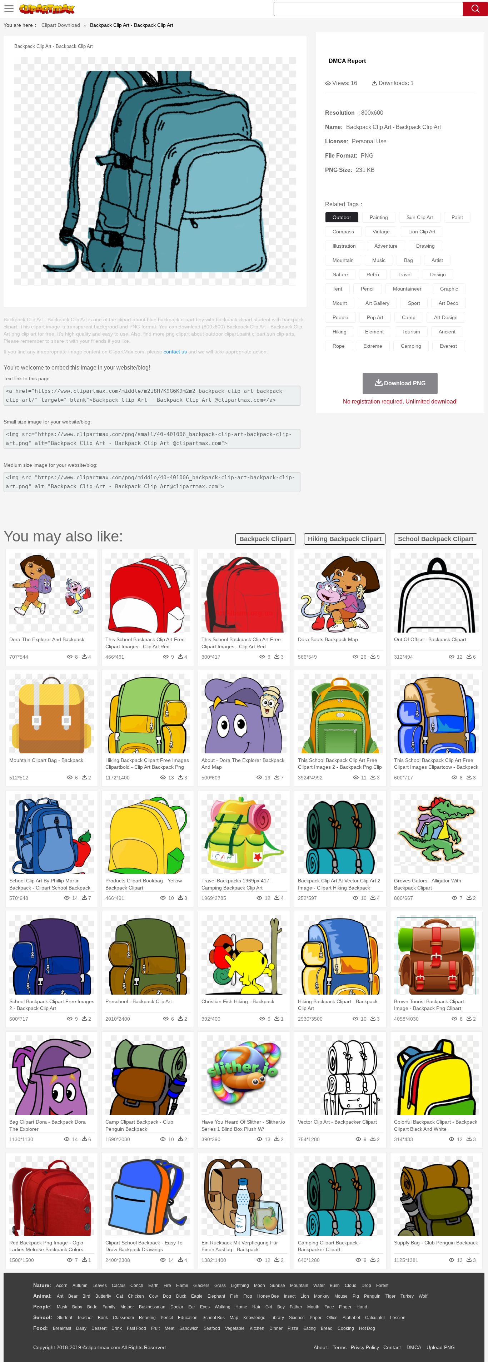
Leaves (100, 1285)
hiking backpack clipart (345, 539)
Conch (136, 1285)
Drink (116, 1328)
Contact (392, 1347)
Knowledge (254, 1317)
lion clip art (421, 231)
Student (64, 1317)
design (438, 274)
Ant (60, 1296)
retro (373, 274)
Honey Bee (268, 1296)
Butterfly (103, 1296)
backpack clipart (265, 539)
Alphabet (351, 1317)
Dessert (98, 1328)
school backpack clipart (435, 539)
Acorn (62, 1285)
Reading (147, 1317)
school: (42, 1317)
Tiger (390, 1296)
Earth (153, 1285)
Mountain (299, 1285)
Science (297, 1317)
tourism (411, 332)
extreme (372, 346)
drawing (425, 246)
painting (379, 217)
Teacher (85, 1317)
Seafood (212, 1328)
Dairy (81, 1328)
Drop (366, 1285)
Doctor (176, 1306)
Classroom (123, 1317)
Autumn (80, 1285)
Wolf (423, 1296)
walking (222, 1306)
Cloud (351, 1285)
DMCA (414, 1347)
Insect (289, 1296)
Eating (309, 1328)
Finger (345, 1306)
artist (437, 260)
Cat (119, 1296)
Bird (86, 1296)
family (109, 1306)
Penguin (372, 1296)
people (340, 317)
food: (40, 1328)
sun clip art (420, 217)
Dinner (276, 1328)
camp (408, 317)
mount (340, 303)
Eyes (205, 1306)
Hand (362, 1306)
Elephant (216, 1296)
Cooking (346, 1328)
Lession (397, 1317)
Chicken (136, 1296)
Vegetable (235, 1328)
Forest (382, 1285)
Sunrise (277, 1285)
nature (340, 274)
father (296, 1306)
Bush (335, 1285)
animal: (42, 1296)
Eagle (197, 1296)
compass (343, 231)
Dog (167, 1296)
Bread (327, 1328)
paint (457, 217)
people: (42, 1306)
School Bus (214, 1317)
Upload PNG (441, 1347)
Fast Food (136, 1328)
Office (332, 1317)
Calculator (375, 1317)
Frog (247, 1296)
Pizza (293, 1328)
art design (446, 317)
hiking (340, 332)
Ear (191, 1306)
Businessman (152, 1306)
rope (339, 346)
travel (405, 274)
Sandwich (189, 1328)
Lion (304, 1296)
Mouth (313, 1306)
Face (329, 1306)
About (320, 1347)
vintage (381, 231)
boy (281, 1306)
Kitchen (257, 1328)
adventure (386, 246)
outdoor (342, 217)
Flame (182, 1285)
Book (103, 1317)
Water (319, 1285)
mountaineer (407, 289)
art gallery (377, 303)
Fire (167, 1285)
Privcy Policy (365, 1347)
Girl (268, 1306)
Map (234, 1317)
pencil (367, 289)
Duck (181, 1296)
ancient (447, 332)
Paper (316, 1317)
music (378, 260)
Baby (77, 1306)
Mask (62, 1306)
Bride (92, 1306)
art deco (448, 303)
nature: (42, 1285)
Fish (234, 1296)
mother (127, 1306)
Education (188, 1317)
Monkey (321, 1296)
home (241, 1306)
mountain (343, 260)
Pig (356, 1296)
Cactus (118, 1285)
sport (414, 303)
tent (337, 289)
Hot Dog (367, 1328)
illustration (344, 246)
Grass (220, 1285)
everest (448, 346)
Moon (259, 1285)
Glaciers (201, 1285)
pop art (375, 317)
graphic (449, 289)
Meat (169, 1328)
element (374, 332)
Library (277, 1317)
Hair (256, 1306)
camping (411, 346)
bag (408, 260)
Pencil (167, 1317)
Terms (340, 1347)
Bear (73, 1296)
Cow (153, 1296)
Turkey (407, 1296)
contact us (175, 352)
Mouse (341, 1296)
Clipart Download (60, 25)
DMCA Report (347, 61)
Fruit (155, 1328)
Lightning (240, 1285)
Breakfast (62, 1328)
